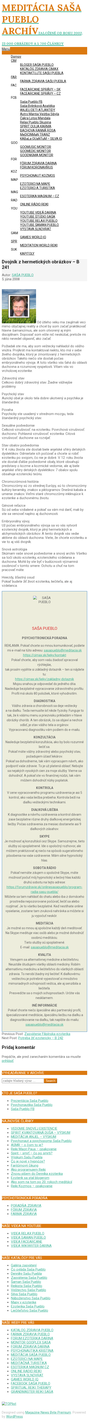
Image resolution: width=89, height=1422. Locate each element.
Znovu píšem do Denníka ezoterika (37, 1174)
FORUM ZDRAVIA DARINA (30, 1346)
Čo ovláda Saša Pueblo (28, 1269)
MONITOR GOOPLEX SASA (31, 1342)
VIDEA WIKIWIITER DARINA (31, 1246)
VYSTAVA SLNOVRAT (27, 1375)
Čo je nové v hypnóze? (28, 1161)
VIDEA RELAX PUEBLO (27, 1233)
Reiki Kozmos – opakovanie (31, 1186)
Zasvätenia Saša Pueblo (29, 1278)
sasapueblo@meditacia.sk (63, 650)
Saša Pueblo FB (22, 1109)
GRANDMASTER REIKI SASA (32, 1392)
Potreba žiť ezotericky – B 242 (40, 1038)
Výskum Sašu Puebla (26, 1157)
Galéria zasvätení (24, 1265)
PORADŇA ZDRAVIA (26, 1206)
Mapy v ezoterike (23, 1302)
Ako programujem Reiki (28, 1170)
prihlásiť (7, 1061)
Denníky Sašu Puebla (26, 1273)
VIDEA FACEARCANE (26, 1242)
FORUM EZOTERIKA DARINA (32, 1338)
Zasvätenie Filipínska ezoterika (47, 1034)
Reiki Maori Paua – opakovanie (34, 1149)
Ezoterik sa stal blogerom (30, 1178)
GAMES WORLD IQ (24, 1379)
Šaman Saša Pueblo (26, 1282)
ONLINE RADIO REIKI (26, 1371)
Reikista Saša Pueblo (26, 1286)
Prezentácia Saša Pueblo (29, 1101)
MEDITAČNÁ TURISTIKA (29, 1363)
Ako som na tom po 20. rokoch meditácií (41, 1182)
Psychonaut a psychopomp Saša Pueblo (41, 1141)
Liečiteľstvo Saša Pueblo (29, 1310)
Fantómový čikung (24, 1165)
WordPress (14, 1416)
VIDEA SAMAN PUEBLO (28, 1237)
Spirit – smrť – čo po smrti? (31, 1153)
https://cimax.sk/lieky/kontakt (44, 655)
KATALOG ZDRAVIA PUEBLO (32, 1330)
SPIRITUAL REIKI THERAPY (31, 1388)
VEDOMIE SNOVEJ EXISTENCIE (34, 1128)
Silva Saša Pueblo (24, 1294)
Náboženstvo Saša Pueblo (30, 1298)
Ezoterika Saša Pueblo (27, 1306)
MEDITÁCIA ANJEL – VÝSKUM (33, 1137)
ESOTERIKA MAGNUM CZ (30, 1367)
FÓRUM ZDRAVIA (24, 1210)
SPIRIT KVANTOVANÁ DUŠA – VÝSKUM (40, 1133)
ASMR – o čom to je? (27, 1145)
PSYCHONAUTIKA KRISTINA (32, 1351)
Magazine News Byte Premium (48, 1412)
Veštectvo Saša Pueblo (28, 1290)
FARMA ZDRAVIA (24, 1214)
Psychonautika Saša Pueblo (31, 1105)
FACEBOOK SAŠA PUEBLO (30, 1383)
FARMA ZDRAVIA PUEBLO (30, 1334)
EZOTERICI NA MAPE (27, 1359)
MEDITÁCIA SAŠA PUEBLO (31, 1355)
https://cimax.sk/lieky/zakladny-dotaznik (44, 679)
